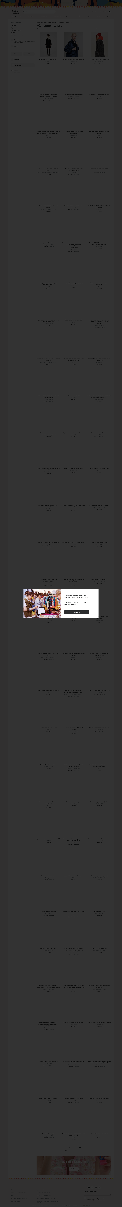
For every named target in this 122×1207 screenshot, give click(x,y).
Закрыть (95, 588)
